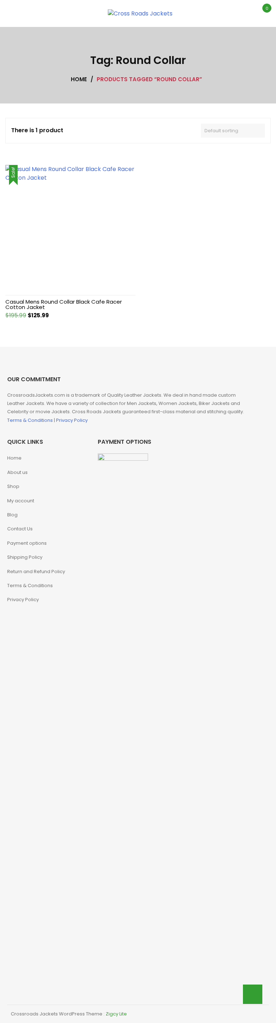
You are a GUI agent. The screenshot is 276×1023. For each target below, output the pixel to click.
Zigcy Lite (116, 1013)
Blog (12, 514)
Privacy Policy (72, 420)
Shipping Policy (24, 557)
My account (20, 500)
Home (14, 458)
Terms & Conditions (30, 420)
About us (17, 472)
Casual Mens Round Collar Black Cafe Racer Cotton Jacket (63, 304)
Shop (13, 486)
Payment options (27, 543)
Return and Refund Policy (36, 571)
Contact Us (20, 528)
